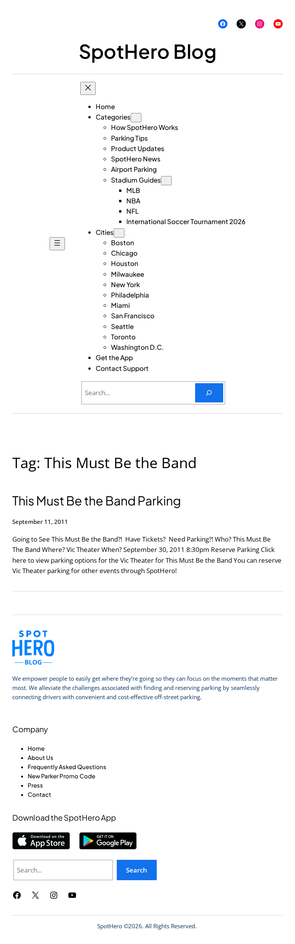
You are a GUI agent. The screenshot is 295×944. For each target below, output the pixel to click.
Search (136, 870)
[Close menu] (88, 88)
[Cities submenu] (119, 233)
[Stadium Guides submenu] (166, 180)
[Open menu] (57, 243)
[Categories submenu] (136, 117)
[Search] (209, 393)
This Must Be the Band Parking (96, 500)
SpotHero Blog (148, 51)
